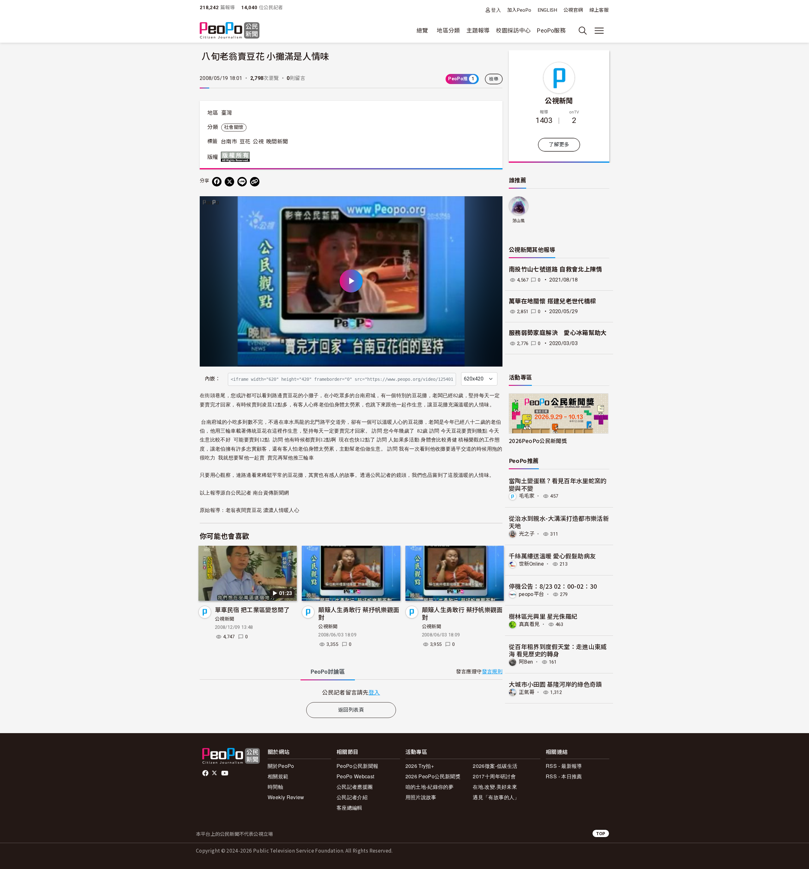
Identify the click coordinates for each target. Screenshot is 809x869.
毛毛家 (526, 496)
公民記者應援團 (355, 786)
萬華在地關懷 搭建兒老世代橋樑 (552, 301)
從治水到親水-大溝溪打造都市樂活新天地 (559, 522)
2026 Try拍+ (419, 765)
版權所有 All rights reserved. (236, 157)
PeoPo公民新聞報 (358, 765)
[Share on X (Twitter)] (229, 181)
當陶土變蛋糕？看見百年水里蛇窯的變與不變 (558, 484)
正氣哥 (526, 692)
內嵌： (212, 379)
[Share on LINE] (242, 181)
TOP (600, 833)
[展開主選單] (599, 30)
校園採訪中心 (513, 30)
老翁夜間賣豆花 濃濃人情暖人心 (263, 510)
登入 (496, 10)
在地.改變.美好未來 (495, 786)
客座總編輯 (349, 807)
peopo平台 (531, 594)
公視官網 (573, 10)
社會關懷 (233, 127)
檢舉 (493, 79)
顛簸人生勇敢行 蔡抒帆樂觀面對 (358, 613)
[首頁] (229, 31)
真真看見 (529, 624)
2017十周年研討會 (494, 776)
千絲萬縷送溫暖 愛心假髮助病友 (552, 555)
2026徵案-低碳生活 (495, 765)
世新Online (531, 564)
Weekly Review (286, 797)
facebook (206, 773)
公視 (258, 141)
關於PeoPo (281, 765)
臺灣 (226, 113)
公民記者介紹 (352, 797)
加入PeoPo (519, 10)
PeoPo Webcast (355, 776)
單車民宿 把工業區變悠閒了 (252, 609)
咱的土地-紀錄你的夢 (429, 786)
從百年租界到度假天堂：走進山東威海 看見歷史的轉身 (558, 650)
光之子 (526, 534)
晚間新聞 (277, 141)
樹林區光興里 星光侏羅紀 (543, 616)
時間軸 (275, 786)
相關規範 (278, 776)
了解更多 (559, 145)
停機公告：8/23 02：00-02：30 (553, 586)
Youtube (225, 773)
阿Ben (526, 662)
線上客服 (599, 10)
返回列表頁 (351, 710)
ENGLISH (547, 10)
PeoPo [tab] (328, 671)
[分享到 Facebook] (217, 181)
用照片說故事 (420, 797)
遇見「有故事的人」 (496, 797)
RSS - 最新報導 (564, 765)
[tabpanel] (351, 692)
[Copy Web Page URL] (254, 181)
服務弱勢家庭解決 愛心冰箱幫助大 (558, 333)
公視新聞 (224, 619)
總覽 (422, 30)
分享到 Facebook (493, 205)
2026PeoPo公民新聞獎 (538, 441)
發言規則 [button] (492, 672)
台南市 (229, 141)
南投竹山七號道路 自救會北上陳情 (555, 269)
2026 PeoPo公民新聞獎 (432, 776)
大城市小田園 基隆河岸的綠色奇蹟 (555, 684)
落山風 (518, 220)
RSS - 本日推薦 (564, 776)
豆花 (245, 141)
